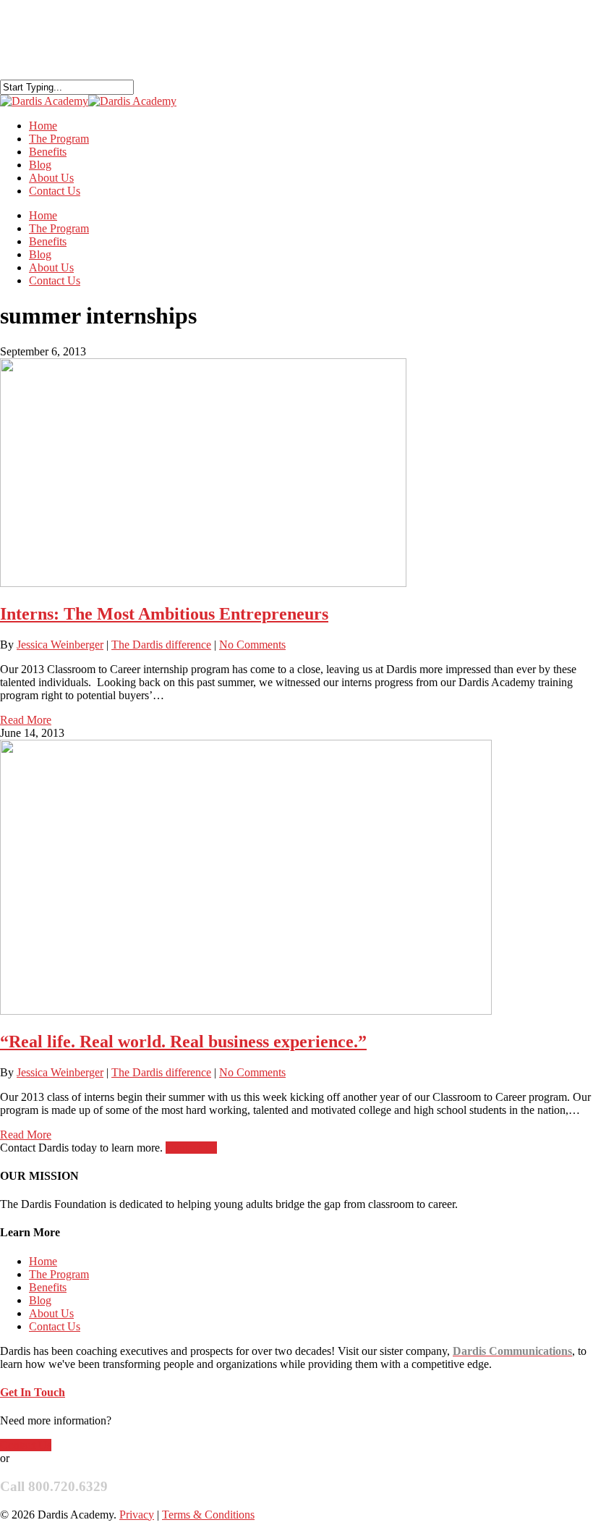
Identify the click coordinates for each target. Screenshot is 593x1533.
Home (43, 215)
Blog (40, 254)
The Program (59, 228)
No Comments (252, 644)
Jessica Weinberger (60, 644)
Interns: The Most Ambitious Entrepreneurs (164, 613)
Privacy (136, 1514)
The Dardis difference (161, 644)
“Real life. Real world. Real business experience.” (183, 1041)
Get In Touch (32, 1392)
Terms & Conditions (208, 1514)
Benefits (48, 241)
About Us (51, 267)
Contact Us (54, 191)
